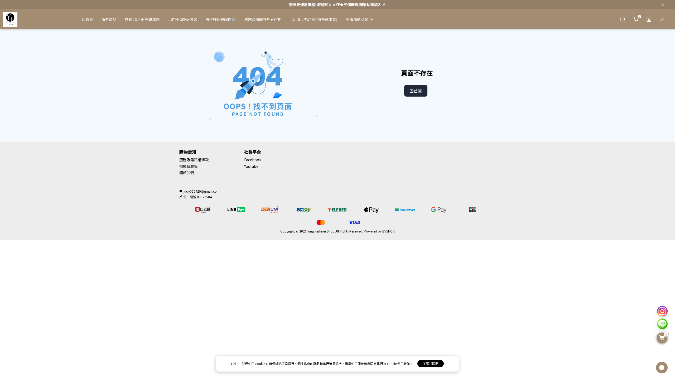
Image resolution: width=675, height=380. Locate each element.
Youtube (251, 166)
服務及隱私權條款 (194, 159)
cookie (260, 363)
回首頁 (415, 91)
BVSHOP (388, 231)
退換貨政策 (188, 166)
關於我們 (186, 172)
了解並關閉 (430, 363)
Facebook (252, 159)
